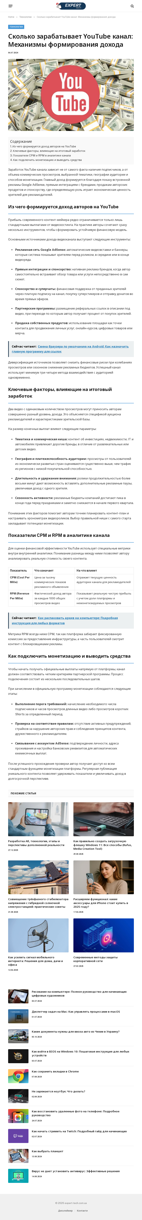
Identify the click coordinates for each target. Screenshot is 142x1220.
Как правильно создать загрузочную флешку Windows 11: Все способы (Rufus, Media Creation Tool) (102, 844)
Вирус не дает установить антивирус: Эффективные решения (76, 1171)
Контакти (82, 1210)
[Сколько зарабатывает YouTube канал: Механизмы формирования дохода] (71, 95)
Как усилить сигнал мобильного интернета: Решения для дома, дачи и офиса (35, 961)
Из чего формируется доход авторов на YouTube (44, 146)
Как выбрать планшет (47, 1151)
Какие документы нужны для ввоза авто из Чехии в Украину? (75, 1031)
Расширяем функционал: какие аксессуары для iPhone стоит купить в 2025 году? (100, 902)
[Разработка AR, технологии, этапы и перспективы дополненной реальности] (38, 819)
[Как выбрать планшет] (18, 1156)
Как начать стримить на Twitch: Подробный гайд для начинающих (79, 1131)
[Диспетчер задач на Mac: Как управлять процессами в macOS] (18, 1016)
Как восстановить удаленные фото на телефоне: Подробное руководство (75, 1113)
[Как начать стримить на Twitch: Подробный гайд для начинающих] (18, 1136)
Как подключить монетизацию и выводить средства (47, 159)
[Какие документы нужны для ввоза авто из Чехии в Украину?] (18, 1036)
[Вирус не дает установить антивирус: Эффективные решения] (18, 1176)
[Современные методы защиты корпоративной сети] (103, 935)
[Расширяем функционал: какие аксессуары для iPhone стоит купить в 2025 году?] (103, 877)
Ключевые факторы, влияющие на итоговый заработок (49, 150)
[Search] (132, 6)
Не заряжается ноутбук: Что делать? (58, 1091)
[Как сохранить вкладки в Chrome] (18, 1076)
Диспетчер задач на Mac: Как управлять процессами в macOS (76, 1011)
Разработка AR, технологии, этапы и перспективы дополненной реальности (36, 843)
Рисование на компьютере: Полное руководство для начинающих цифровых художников (79, 993)
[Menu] (11, 6)
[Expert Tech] (71, 6)
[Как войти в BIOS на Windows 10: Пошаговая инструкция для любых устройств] (18, 1056)
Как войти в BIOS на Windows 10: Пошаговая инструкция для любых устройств (80, 1053)
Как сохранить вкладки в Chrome (55, 1071)
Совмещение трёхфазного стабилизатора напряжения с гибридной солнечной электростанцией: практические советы (38, 902)
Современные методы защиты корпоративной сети (95, 959)
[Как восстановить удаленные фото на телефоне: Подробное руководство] (18, 1116)
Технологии (16, 27)
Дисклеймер (65, 1210)
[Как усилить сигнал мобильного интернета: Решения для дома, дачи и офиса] (38, 935)
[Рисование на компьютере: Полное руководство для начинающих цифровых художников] (18, 996)
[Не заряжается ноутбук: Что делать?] (18, 1096)
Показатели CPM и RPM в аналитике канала (42, 155)
